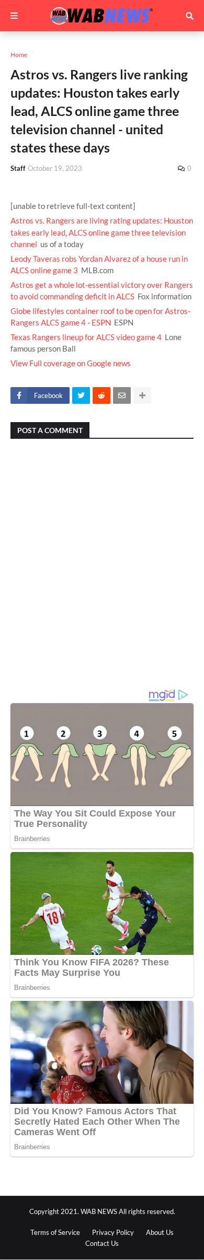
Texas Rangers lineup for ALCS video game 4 (86, 337)
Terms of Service (55, 1232)
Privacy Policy (113, 1232)
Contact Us (102, 1243)
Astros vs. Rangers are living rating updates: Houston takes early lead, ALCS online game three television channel (101, 232)
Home (18, 55)
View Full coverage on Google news (70, 363)
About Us (160, 1232)
